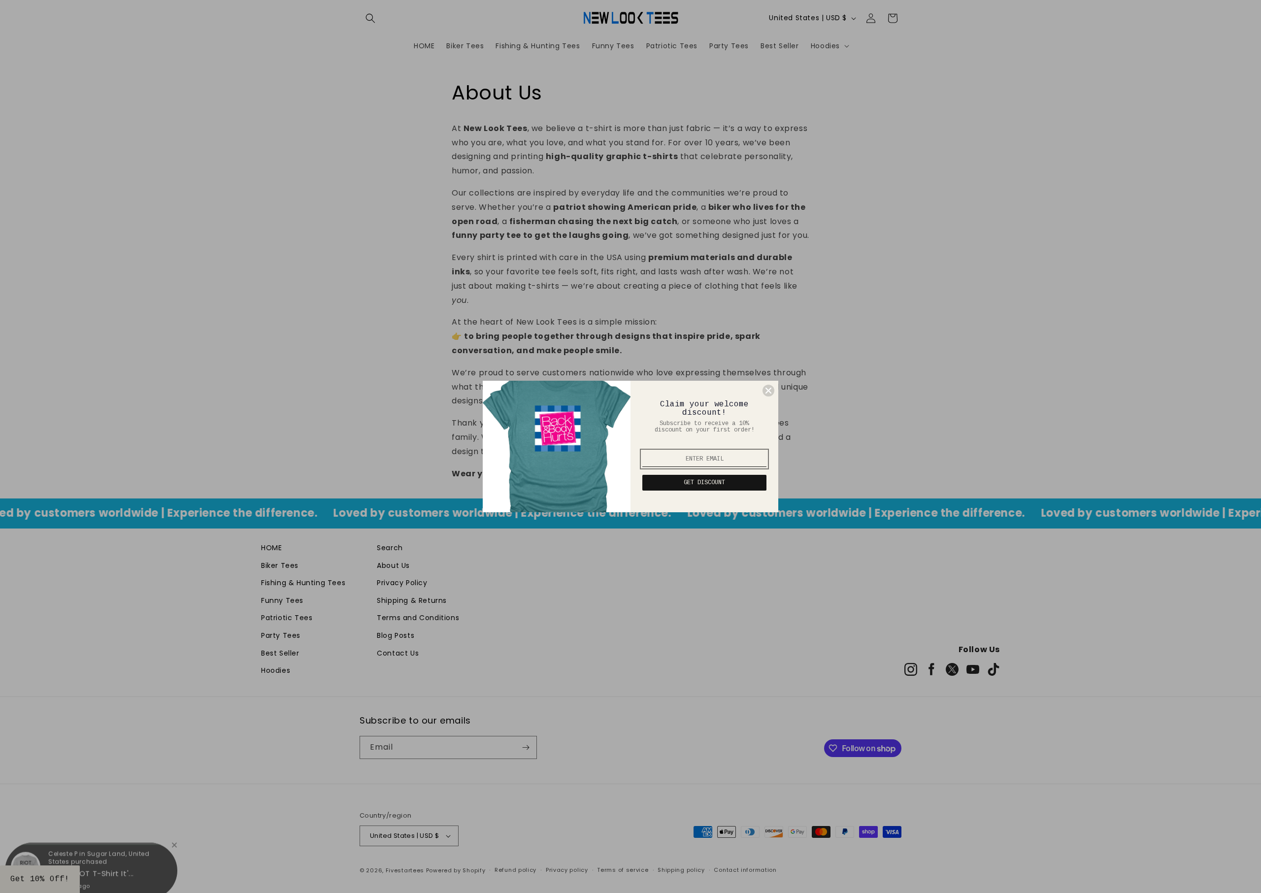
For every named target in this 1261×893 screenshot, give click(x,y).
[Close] (768, 391)
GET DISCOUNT (704, 482)
